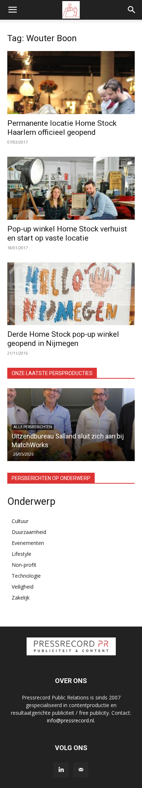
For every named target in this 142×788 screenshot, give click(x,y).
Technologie (26, 575)
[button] (12, 10)
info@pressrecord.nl (70, 720)
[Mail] (81, 769)
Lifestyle (21, 553)
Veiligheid (22, 586)
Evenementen (28, 542)
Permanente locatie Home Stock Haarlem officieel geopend (62, 128)
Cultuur (20, 521)
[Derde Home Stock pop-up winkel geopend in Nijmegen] (71, 293)
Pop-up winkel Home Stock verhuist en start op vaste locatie (67, 233)
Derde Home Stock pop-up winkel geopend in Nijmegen (63, 339)
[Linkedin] (61, 769)
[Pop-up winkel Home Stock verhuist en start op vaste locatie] (71, 188)
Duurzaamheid (29, 531)
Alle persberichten (32, 427)
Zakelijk (20, 597)
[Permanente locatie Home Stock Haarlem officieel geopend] (71, 82)
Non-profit (24, 564)
